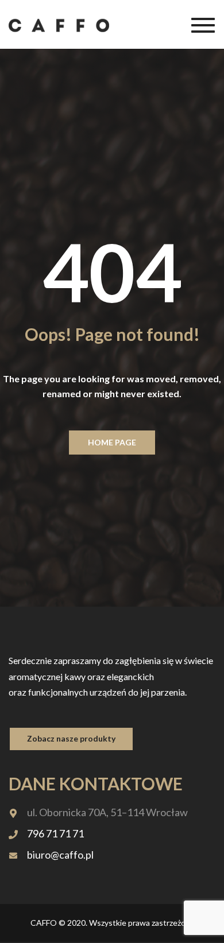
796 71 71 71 (55, 833)
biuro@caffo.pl (60, 854)
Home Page (112, 442)
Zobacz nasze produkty (71, 738)
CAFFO (43, 923)
